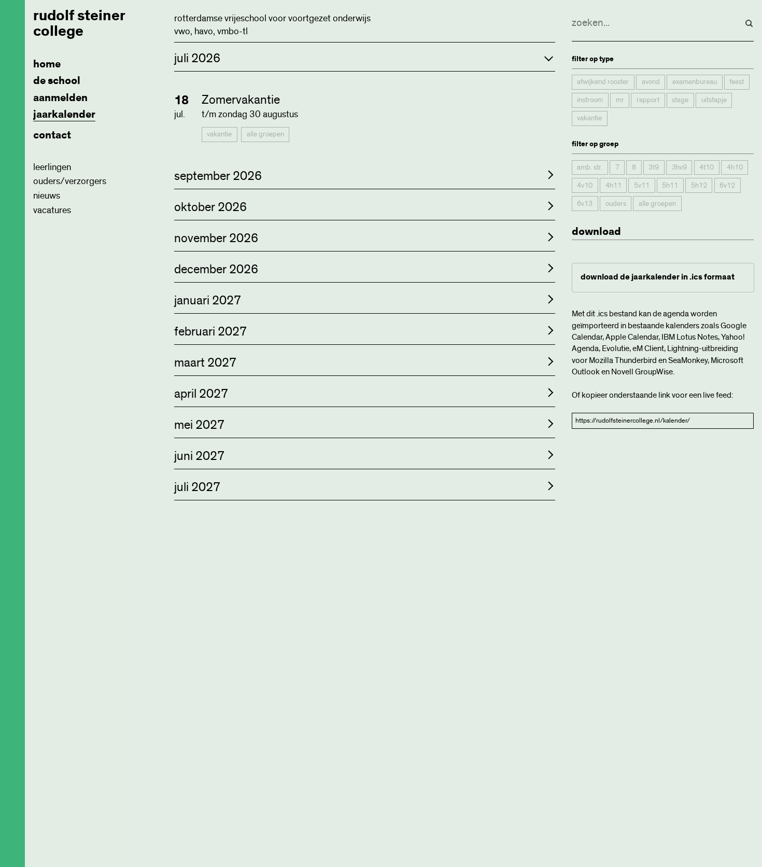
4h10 (735, 167)
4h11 (613, 185)
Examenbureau (694, 82)
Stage (680, 100)
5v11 (642, 185)
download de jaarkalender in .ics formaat (658, 277)
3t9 (653, 167)
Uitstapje (714, 100)
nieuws (46, 196)
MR (620, 100)
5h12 (699, 185)
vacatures (52, 210)
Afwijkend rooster (603, 82)
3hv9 (679, 167)
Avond (651, 82)
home (47, 64)
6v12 (727, 185)
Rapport (648, 100)
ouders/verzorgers (69, 181)
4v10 (584, 185)
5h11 (670, 185)
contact (52, 135)
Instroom (590, 100)
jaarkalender (64, 114)
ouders (615, 203)
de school (56, 81)
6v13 (584, 203)
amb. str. (589, 167)
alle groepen (265, 134)
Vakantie (219, 134)
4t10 (706, 167)
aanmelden (60, 98)
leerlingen (52, 167)
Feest (736, 82)
